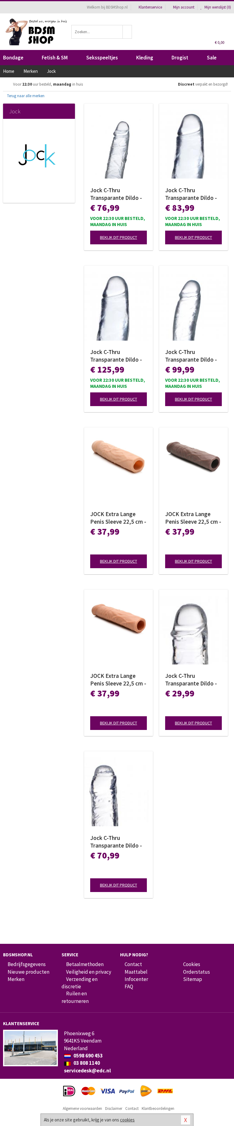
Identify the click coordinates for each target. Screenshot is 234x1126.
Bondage (13, 57)
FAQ (129, 986)
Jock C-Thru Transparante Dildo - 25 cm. (116, 841)
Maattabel (136, 971)
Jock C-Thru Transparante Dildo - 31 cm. (116, 355)
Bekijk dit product (118, 237)
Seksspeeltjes (102, 57)
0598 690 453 (88, 1055)
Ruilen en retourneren (75, 997)
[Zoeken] (127, 32)
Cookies (191, 964)
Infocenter (136, 979)
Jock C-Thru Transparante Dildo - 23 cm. (116, 194)
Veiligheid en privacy (88, 971)
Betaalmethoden (85, 964)
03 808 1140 (86, 1063)
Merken (16, 979)
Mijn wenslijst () (217, 7)
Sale (212, 57)
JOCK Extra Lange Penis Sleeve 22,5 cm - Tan (118, 679)
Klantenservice (150, 7)
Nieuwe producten (28, 971)
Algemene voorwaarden (82, 1108)
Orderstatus (196, 971)
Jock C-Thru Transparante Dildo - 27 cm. (191, 194)
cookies (127, 1120)
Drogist (180, 57)
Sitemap (192, 979)
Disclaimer (113, 1108)
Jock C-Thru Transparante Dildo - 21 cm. (191, 679)
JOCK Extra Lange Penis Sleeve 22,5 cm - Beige (118, 518)
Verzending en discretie (80, 983)
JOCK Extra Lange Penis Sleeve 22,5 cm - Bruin (193, 518)
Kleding (144, 57)
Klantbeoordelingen (158, 1108)
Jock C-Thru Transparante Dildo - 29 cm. (191, 355)
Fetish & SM (55, 57)
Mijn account (183, 7)
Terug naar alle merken (25, 95)
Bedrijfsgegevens (27, 964)
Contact (133, 964)
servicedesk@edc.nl (87, 1070)
